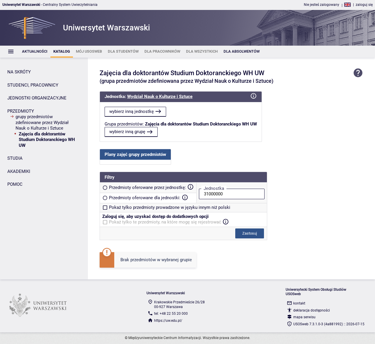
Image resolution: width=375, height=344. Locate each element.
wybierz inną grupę (127, 131)
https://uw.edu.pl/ (168, 321)
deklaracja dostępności (311, 310)
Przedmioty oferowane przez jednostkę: (147, 187)
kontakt (299, 303)
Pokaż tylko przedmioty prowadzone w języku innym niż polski (169, 207)
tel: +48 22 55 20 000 (171, 314)
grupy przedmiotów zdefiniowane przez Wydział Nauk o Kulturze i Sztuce (42, 122)
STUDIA (15, 158)
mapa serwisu (304, 317)
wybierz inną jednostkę (131, 111)
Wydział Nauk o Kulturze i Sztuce (159, 96)
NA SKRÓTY (19, 72)
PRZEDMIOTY (20, 111)
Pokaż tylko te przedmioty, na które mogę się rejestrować (165, 222)
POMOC (15, 184)
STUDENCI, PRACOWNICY (32, 85)
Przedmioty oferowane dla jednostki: (145, 197)
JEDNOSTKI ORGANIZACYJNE (37, 98)
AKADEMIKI (18, 171)
